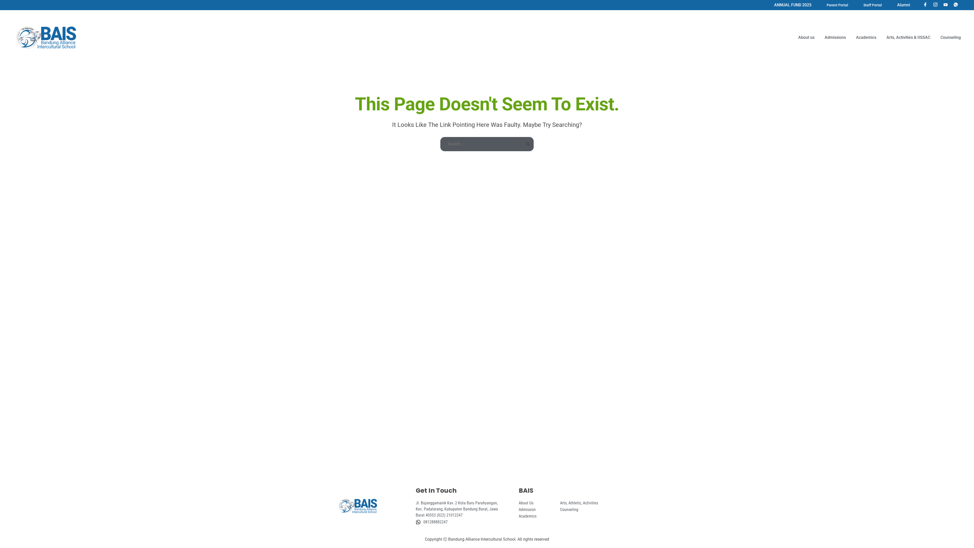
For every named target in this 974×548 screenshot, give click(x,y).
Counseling (951, 37)
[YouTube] (945, 5)
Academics (866, 37)
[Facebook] (925, 5)
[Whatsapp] (956, 5)
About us (806, 37)
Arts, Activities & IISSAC (908, 37)
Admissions (835, 37)
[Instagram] (935, 5)
